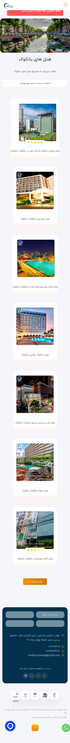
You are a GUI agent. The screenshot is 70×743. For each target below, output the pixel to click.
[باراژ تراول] (8, 6)
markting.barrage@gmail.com (44, 655)
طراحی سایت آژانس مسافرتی (55, 717)
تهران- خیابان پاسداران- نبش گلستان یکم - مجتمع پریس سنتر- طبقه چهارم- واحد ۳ (35, 637)
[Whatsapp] (44, 675)
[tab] (50, 614)
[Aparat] (31, 675)
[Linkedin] (25, 675)
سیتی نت (35, 717)
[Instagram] (38, 675)
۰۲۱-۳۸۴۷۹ (54, 646)
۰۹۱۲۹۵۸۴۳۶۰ (53, 651)
